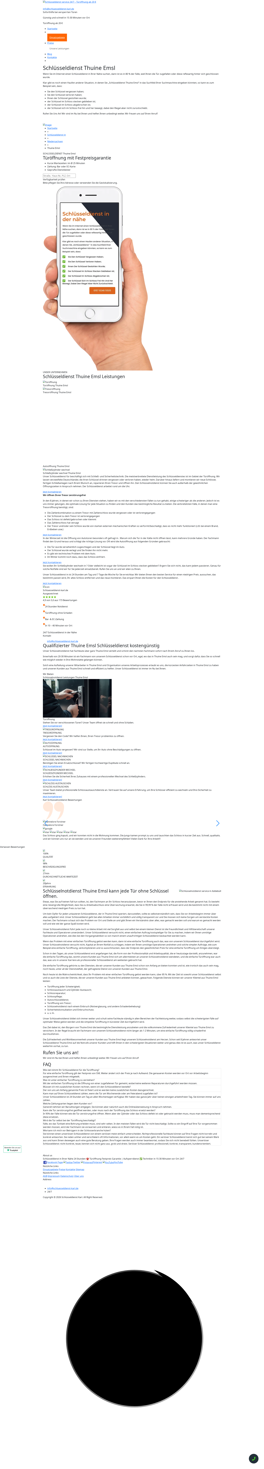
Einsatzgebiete (57, 37)
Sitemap (80, 1169)
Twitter (76, 1162)
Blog (49, 54)
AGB (45, 1176)
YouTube (118, 1162)
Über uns (79, 1176)
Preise (50, 43)
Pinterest (97, 1162)
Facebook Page (55, 1162)
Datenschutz (67, 1176)
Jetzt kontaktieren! (52, 725)
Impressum (54, 1176)
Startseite (52, 28)
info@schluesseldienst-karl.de (58, 8)
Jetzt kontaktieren (52, 491)
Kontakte (52, 57)
